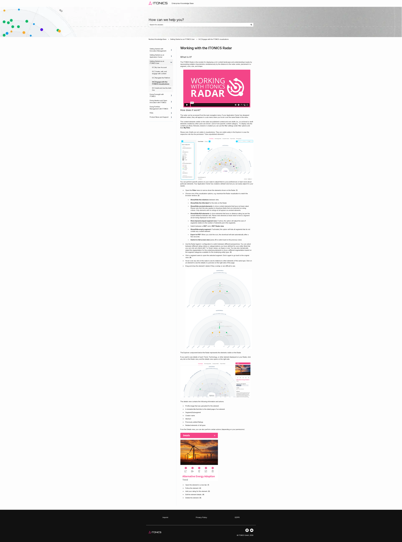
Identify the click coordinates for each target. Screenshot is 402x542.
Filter (194, 190)
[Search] (251, 25)
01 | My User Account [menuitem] (159, 67)
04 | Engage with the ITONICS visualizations (213, 39)
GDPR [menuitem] (237, 517)
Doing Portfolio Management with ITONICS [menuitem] (159, 108)
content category (232, 124)
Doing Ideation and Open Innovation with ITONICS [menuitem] (158, 101)
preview (211, 263)
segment (193, 255)
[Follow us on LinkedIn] (247, 530)
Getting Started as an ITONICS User (182, 39)
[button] (171, 49)
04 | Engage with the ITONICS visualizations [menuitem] (160, 83)
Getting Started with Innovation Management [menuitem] (158, 50)
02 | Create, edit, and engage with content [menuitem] (159, 72)
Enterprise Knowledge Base (183, 3)
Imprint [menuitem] (165, 517)
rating (194, 491)
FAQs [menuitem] (151, 113)
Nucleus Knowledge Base (157, 39)
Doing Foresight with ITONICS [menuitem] (157, 95)
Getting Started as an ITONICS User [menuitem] (157, 62)
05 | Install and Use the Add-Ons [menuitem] (162, 89)
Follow (187, 488)
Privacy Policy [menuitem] (201, 517)
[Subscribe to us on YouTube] (251, 530)
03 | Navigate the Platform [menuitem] (161, 78)
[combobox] (199, 25)
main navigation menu (213, 115)
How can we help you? (166, 20)
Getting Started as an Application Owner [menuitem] (157, 56)
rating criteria (202, 246)
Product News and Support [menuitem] (159, 117)
